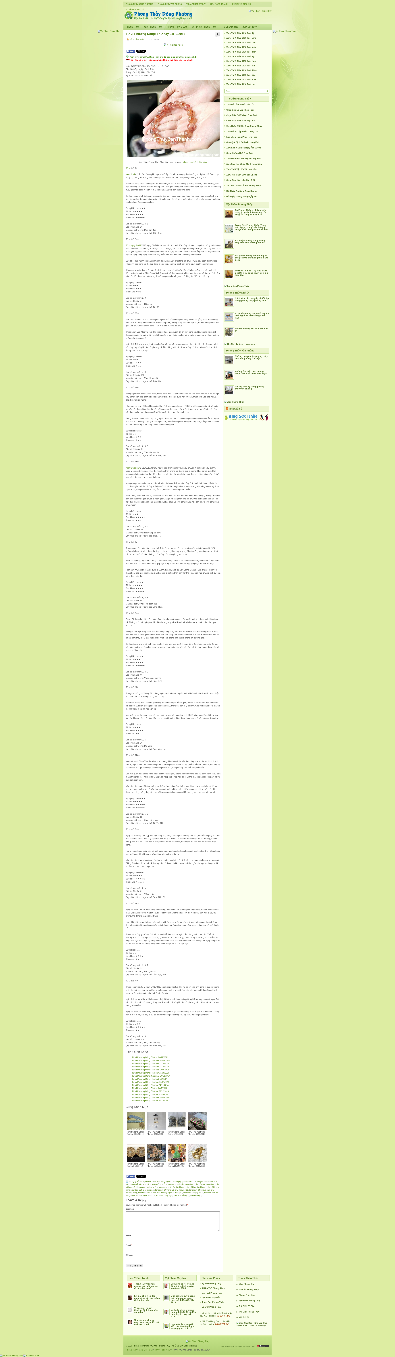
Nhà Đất (242, 1317)
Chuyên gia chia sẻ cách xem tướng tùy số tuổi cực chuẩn (146, 1322)
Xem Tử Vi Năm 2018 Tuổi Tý (240, 33)
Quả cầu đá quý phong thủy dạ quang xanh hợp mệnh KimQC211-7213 (183, 1299)
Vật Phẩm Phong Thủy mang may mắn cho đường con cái (250, 241)
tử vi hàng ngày (163, 1182)
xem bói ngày (141, 1195)
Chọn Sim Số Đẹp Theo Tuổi (240, 110)
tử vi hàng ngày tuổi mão (174, 1184)
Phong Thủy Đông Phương (139, 4)
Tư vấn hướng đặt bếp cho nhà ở (251, 329)
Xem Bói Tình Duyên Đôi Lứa (240, 104)
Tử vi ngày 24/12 (133, 245)
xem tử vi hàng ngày (164, 1195)
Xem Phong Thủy (153, 27)
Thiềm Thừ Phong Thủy (213, 1288)
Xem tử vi (130, 174)
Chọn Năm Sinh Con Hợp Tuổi (240, 121)
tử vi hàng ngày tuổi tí (206, 1187)
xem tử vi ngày (196, 1195)
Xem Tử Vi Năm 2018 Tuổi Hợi (240, 84)
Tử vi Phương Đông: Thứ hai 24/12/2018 (150, 1091)
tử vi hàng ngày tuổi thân (165, 1187)
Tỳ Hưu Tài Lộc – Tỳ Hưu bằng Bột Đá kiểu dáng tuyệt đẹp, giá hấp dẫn (251, 272)
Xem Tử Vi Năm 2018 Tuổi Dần (241, 42)
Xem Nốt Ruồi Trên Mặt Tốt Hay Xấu (243, 158)
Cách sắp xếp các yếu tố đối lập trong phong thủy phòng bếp (252, 299)
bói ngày (132, 1182)
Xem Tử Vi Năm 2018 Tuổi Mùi (240, 66)
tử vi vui (207, 1193)
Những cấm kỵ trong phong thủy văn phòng (249, 387)
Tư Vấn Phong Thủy (136, 9)
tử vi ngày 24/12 (181, 1190)
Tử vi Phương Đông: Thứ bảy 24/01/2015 (150, 1082)
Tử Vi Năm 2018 (230, 27)
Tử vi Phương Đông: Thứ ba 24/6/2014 (149, 1079)
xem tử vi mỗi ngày (181, 1195)
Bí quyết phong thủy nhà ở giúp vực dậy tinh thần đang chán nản (252, 315)
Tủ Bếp (251, 1306)
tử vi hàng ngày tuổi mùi (195, 1184)
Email (129, 1245)
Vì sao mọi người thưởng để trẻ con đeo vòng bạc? (146, 1310)
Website (129, 1255)
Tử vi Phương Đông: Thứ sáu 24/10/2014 (150, 1066)
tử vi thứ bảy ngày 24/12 (193, 1193)
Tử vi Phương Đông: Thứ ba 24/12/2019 (150, 1094)
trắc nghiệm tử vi (144, 1182)
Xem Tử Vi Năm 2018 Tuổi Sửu (241, 38)
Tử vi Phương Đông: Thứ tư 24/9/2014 (149, 1088)
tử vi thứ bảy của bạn (147, 1193)
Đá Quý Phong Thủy (211, 1307)
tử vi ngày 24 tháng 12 (164, 1190)
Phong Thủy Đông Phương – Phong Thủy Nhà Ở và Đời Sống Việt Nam (165, 1346)
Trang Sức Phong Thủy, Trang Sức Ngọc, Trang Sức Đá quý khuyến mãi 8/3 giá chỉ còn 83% (251, 227)
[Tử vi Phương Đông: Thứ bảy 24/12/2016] (173, 118)
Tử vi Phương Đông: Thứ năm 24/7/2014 (150, 1070)
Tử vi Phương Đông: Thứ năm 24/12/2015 (151, 1060)
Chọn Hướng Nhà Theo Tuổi (239, 153)
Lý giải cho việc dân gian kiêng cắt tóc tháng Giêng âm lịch (147, 1298)
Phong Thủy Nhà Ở (177, 27)
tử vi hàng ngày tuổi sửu (143, 1187)
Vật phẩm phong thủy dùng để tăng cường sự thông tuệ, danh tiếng (251, 257)
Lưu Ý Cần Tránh (219, 4)
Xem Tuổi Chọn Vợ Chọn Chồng (241, 175)
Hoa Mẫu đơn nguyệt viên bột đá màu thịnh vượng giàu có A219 (182, 1326)
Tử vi (128, 168)
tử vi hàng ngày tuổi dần (203, 1182)
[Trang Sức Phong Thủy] (237, 286)
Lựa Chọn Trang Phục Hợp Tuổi (241, 137)
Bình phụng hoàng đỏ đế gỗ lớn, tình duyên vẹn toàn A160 (182, 1286)
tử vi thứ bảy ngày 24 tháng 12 (169, 1193)
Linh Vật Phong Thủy (212, 1293)
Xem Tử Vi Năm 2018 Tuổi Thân (241, 70)
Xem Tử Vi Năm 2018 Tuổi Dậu (241, 75)
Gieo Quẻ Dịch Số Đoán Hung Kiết (242, 142)
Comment (130, 1209)
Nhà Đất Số (235, 408)
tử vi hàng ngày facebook (181, 1182)
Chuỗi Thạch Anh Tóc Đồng (195, 162)
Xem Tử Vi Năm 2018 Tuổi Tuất (241, 79)
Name (129, 1235)
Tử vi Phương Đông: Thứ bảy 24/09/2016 (150, 1073)
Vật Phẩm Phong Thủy (205, 27)
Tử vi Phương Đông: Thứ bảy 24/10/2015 (150, 1063)
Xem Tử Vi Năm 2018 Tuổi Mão (241, 47)
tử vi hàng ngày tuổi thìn (186, 1187)
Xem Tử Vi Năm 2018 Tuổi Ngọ (241, 61)
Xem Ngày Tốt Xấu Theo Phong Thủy (244, 126)
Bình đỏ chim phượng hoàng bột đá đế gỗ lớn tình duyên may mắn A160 (183, 1313)
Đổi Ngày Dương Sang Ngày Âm (241, 196)
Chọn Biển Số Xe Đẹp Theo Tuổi (241, 115)
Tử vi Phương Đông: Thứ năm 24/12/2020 (151, 1097)
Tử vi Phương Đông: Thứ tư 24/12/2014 (150, 1057)
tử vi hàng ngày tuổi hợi (153, 1184)
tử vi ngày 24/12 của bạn (199, 1190)
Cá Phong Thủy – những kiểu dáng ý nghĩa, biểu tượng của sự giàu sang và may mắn (250, 212)
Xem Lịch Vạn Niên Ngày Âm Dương (243, 148)
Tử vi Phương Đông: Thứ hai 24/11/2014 (150, 1085)
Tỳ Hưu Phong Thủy (211, 1284)
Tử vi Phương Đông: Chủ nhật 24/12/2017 (151, 1076)
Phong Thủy (132, 27)
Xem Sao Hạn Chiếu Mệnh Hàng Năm (244, 164)
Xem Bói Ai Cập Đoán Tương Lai (242, 131)
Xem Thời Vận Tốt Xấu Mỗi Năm (241, 169)
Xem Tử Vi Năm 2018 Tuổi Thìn (241, 52)
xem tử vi (151, 1195)
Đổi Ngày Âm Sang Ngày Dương (241, 191)
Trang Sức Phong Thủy (213, 1302)
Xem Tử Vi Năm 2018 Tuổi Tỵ (240, 56)
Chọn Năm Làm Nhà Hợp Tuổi (240, 180)
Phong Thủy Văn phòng (170, 4)
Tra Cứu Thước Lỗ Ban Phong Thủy (243, 185)
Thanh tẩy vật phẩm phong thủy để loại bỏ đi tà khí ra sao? (146, 1286)
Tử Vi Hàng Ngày (137, 39)
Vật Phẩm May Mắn (211, 1297)
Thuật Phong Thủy (196, 4)
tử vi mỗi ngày (148, 1190)
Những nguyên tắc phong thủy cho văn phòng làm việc (251, 357)
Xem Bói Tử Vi (251, 27)
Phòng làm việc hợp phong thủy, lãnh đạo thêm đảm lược (251, 372)
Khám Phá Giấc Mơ (241, 4)
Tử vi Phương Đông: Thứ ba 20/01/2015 (150, 1100)
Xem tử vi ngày (133, 468)
